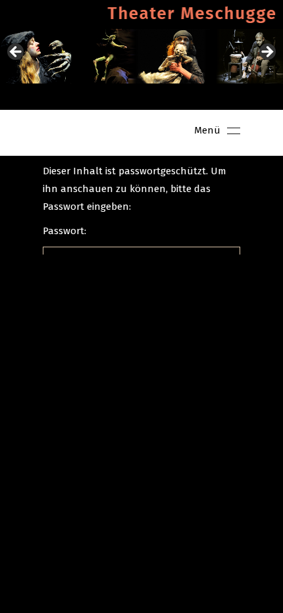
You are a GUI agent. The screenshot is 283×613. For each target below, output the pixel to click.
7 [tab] (187, 97)
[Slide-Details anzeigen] (141, 56)
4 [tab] (141, 97)
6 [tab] (172, 97)
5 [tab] (157, 97)
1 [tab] (96, 97)
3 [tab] (126, 97)
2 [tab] (111, 97)
